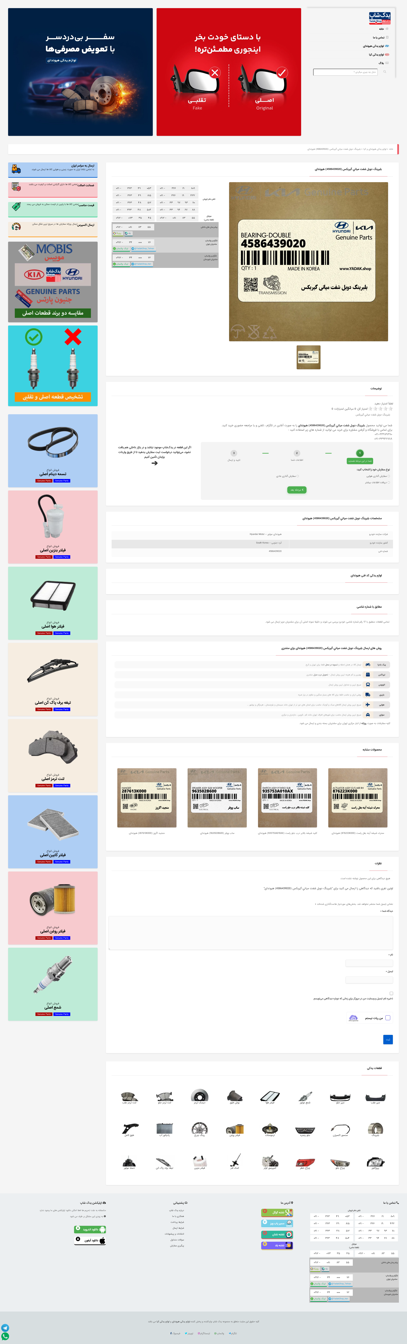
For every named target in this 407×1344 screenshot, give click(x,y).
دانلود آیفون (91, 1240)
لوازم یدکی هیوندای (373, 46)
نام (390, 955)
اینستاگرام (205, 1333)
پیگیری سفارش (177, 1245)
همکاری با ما (178, 1216)
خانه (381, 29)
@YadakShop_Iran (143, 264)
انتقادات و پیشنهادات (174, 1234)
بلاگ (381, 63)
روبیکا (118, 233)
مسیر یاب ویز (277, 1223)
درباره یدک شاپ (176, 1210)
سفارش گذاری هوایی (376, 476)
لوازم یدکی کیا (376, 55)
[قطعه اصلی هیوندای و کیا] (229, 72)
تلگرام (234, 1333)
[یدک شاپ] (350, 18)
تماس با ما (378, 38)
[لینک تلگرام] (5, 1328)
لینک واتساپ (122, 248)
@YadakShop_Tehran (144, 248)
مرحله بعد (296, 490)
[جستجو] (385, 72)
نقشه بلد (279, 1245)
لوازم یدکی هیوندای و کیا (374, 149)
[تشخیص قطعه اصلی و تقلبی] (53, 366)
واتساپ (220, 1333)
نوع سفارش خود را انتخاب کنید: (373, 470)
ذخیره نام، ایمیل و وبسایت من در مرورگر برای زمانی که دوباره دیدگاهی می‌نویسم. (353, 999)
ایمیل (389, 971)
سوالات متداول (177, 1240)
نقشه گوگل (278, 1212)
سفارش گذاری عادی (286, 476)
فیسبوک (176, 1333)
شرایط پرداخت (177, 1222)
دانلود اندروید (90, 1229)
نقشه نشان (278, 1234)
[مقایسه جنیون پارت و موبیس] (53, 282)
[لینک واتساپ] (5, 1336)
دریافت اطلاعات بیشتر (376, 482)
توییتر (190, 1333)
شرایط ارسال (178, 1228)
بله (129, 233)
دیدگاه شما (386, 911)
